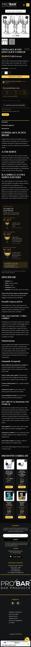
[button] (26, 17)
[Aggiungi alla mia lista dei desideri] (13, 460)
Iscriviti (15, 539)
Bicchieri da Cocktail (11, 111)
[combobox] (15, 11)
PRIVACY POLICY (13, 616)
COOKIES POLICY (13, 618)
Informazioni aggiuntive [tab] (8, 125)
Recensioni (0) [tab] (5, 128)
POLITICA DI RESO (14, 614)
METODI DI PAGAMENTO (15, 620)
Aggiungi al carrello (15, 76)
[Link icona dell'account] (24, 5)
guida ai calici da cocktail (17, 449)
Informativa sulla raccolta (9, 645)
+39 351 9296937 (17, 557)
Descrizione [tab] (5, 122)
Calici (18, 111)
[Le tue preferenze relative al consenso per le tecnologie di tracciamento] (28, 644)
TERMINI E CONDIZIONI (15, 612)
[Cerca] (25, 11)
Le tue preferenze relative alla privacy (17, 642)
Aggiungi (9, 487)
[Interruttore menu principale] (27, 4)
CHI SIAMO (12, 622)
